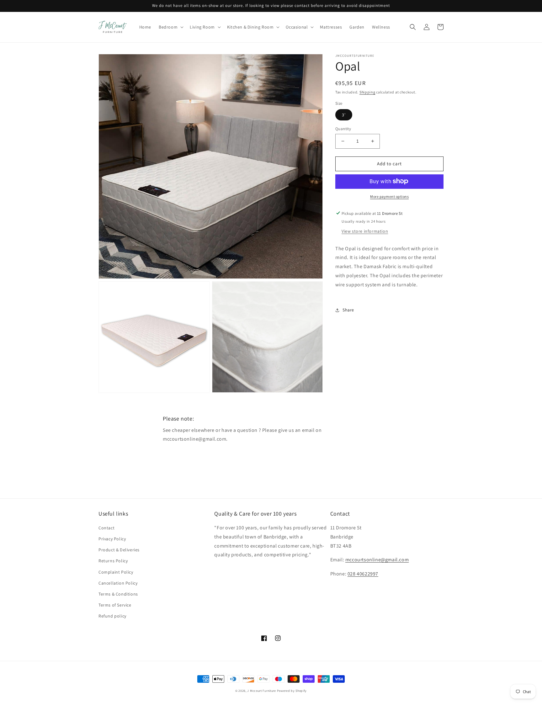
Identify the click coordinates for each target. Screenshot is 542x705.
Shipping (367, 92)
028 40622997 (363, 573)
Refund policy (112, 616)
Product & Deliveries (119, 550)
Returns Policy (113, 561)
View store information (365, 231)
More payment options (389, 196)
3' (344, 115)
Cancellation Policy (117, 583)
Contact (106, 528)
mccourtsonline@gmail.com (377, 559)
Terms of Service (114, 605)
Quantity (343, 128)
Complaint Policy (115, 572)
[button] (170, 27)
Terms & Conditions (118, 594)
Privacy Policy (112, 539)
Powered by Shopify (292, 691)
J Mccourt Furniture (261, 691)
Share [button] (348, 310)
